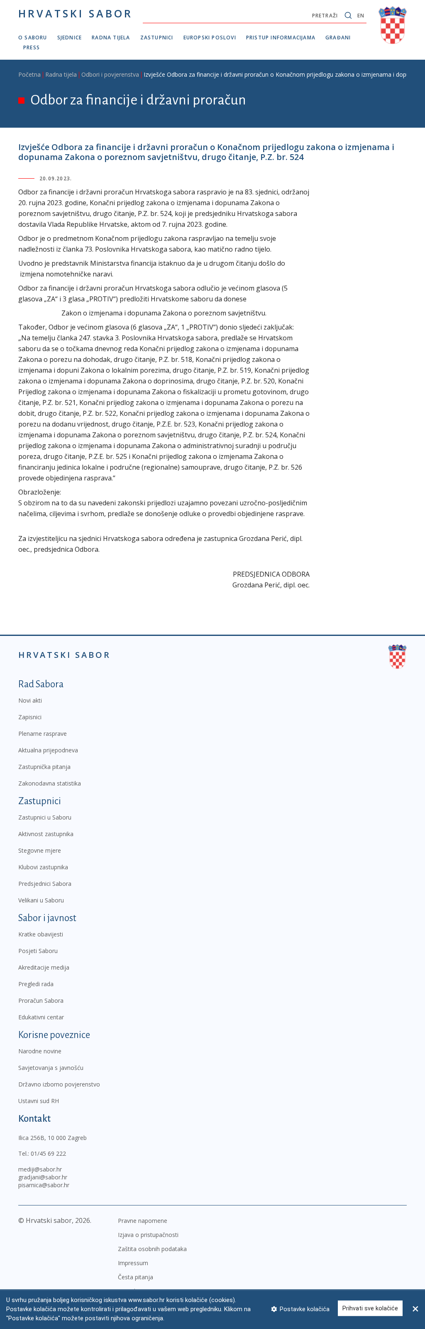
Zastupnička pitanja (44, 767)
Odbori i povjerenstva (110, 74)
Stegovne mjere (39, 850)
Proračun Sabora (41, 1000)
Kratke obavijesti (40, 934)
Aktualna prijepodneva (48, 750)
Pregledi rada (36, 984)
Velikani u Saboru (41, 900)
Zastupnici (156, 37)
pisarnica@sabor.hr (43, 1185)
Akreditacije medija (43, 967)
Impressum (133, 1263)
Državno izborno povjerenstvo (59, 1084)
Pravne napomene (142, 1221)
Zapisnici (30, 717)
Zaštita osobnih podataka (152, 1249)
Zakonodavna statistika (49, 783)
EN (360, 15)
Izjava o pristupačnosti (148, 1235)
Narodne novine (39, 1051)
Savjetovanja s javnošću (50, 1068)
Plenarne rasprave (42, 733)
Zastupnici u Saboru (44, 817)
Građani (338, 37)
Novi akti (30, 700)
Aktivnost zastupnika (45, 834)
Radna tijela (111, 37)
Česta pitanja (135, 1277)
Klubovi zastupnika (43, 867)
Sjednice (69, 37)
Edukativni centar (41, 1017)
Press (31, 47)
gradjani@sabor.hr (42, 1177)
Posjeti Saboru (38, 951)
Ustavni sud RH (38, 1101)
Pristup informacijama (280, 37)
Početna (29, 74)
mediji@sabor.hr (40, 1169)
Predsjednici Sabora (44, 884)
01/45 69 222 (48, 1153)
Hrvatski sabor (75, 13)
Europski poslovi (209, 37)
